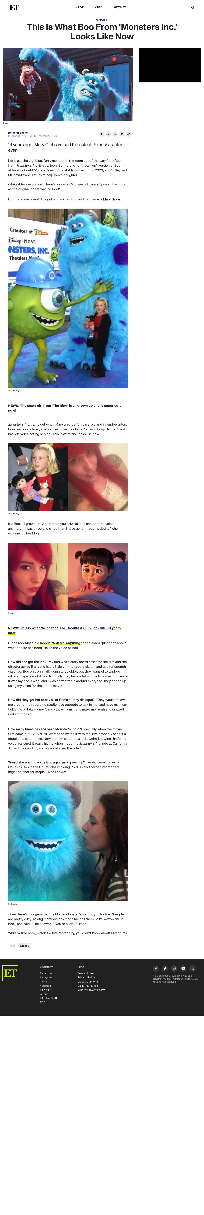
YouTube (45, 986)
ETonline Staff (48, 998)
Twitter (44, 982)
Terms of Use (85, 973)
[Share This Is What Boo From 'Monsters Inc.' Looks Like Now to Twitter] (108, 134)
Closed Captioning (88, 982)
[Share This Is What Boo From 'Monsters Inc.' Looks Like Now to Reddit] (115, 134)
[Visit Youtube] (183, 968)
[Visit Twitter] (165, 969)
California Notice (87, 986)
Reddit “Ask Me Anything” (61, 643)
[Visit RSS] (192, 969)
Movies (102, 20)
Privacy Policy (86, 977)
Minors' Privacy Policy (91, 990)
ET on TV (45, 990)
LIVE (81, 7)
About (44, 994)
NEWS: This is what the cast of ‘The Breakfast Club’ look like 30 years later (64, 630)
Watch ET (120, 7)
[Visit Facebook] (156, 969)
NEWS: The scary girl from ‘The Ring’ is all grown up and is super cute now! (64, 408)
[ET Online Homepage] (14, 7)
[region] (170, 65)
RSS (42, 1002)
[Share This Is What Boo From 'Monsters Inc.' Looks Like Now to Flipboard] (122, 134)
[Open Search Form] (192, 8)
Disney (24, 945)
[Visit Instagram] (174, 969)
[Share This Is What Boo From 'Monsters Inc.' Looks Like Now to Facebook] (102, 134)
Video (98, 7)
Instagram (46, 977)
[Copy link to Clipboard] (128, 134)
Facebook (46, 973)
